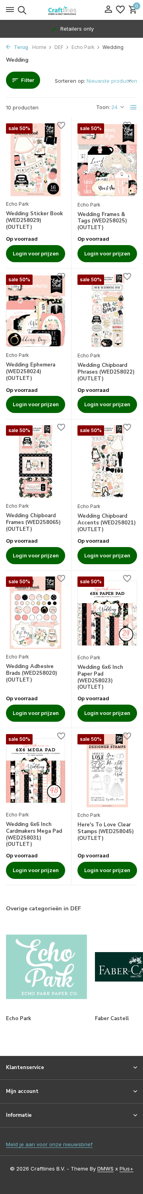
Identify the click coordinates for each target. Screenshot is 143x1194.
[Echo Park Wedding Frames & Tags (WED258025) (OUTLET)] (107, 160)
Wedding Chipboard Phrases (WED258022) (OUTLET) (106, 372)
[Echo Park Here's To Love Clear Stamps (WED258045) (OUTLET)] (107, 770)
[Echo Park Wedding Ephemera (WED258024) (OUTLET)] (35, 311)
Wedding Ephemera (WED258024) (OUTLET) (30, 372)
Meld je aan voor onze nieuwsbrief (49, 1144)
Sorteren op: (70, 81)
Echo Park (83, 47)
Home (39, 47)
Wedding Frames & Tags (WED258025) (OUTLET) (102, 221)
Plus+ (126, 1168)
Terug (20, 47)
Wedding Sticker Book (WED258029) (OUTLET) (34, 220)
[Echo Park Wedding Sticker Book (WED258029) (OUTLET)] (35, 159)
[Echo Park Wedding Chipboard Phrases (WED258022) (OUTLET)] (107, 311)
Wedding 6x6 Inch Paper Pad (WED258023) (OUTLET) (100, 677)
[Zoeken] (21, 10)
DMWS (105, 1168)
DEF (59, 47)
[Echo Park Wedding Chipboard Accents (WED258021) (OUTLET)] (107, 462)
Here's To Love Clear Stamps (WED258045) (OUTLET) (105, 832)
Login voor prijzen (36, 253)
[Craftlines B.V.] (71, 10)
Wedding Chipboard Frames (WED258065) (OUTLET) (33, 522)
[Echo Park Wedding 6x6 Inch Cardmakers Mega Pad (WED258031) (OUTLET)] (35, 770)
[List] (133, 107)
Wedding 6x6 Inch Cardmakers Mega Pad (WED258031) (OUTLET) (34, 834)
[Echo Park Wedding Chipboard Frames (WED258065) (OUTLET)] (35, 461)
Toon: (103, 107)
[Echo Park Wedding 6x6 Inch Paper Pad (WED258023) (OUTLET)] (107, 613)
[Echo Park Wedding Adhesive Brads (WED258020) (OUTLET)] (35, 613)
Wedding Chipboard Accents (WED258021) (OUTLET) (106, 523)
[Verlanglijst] (120, 10)
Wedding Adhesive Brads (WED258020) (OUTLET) (31, 673)
